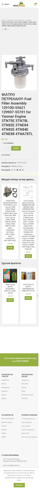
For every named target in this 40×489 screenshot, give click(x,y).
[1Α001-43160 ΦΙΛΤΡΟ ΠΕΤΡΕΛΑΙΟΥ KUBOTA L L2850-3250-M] (10, 276)
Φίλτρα (20, 166)
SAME (4, 437)
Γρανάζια (5, 391)
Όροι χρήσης (26, 426)
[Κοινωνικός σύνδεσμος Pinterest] (20, 170)
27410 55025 (21, 361)
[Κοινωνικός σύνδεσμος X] (14, 170)
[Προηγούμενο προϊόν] (3, 29)
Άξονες (4, 384)
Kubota (4, 430)
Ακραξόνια (5, 380)
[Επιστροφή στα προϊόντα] (5, 29)
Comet (4, 426)
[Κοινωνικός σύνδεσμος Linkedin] (23, 170)
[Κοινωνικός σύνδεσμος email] (17, 170)
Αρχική (4, 20)
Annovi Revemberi (8, 419)
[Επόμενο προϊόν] (8, 29)
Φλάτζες (25, 398)
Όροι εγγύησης (27, 422)
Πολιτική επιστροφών (29, 437)
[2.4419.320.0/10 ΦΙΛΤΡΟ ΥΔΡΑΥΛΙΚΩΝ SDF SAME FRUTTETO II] (28, 276)
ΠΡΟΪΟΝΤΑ (10, 20)
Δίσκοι (4, 395)
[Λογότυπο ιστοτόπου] (19, 4)
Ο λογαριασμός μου (28, 419)
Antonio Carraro (7, 422)
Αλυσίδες (25, 384)
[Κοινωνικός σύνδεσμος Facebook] (12, 170)
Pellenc (4, 433)
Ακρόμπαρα (6, 387)
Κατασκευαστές (20, 20)
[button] (10, 248)
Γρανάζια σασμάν (27, 395)
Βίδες (24, 391)
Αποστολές (26, 433)
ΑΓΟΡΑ (16, 148)
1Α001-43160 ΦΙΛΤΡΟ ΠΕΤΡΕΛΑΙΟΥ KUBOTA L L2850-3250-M (10, 289)
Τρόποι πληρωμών (28, 430)
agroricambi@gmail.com (11, 465)
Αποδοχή (19, 485)
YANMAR (28, 20)
